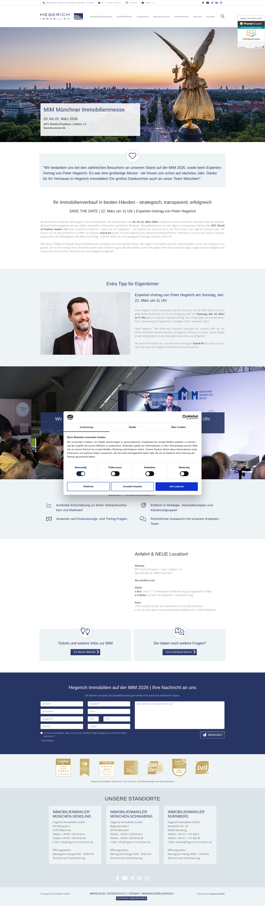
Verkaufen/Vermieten (101, 16)
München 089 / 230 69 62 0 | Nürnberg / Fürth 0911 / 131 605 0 (70, 3)
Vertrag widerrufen (131, 898)
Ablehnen (88, 486)
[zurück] (49, 837)
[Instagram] (221, 3)
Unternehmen (181, 16)
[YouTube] (207, 3)
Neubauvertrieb (161, 16)
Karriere (197, 16)
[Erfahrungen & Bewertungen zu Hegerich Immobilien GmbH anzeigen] (251, 31)
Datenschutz (116, 893)
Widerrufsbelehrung (157, 893)
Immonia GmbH (217, 894)
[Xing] (212, 3)
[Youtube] (125, 879)
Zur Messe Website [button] (85, 652)
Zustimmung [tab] (86, 427)
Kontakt (211, 16)
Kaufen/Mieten (124, 16)
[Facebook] (203, 3)
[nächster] (215, 837)
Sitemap (134, 893)
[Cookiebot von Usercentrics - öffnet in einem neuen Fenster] (184, 417)
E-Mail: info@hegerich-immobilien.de (73, 842)
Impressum (97, 893)
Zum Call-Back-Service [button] (179, 652)
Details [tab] (132, 427)
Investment (143, 16)
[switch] (115, 473)
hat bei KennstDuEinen (132, 781)
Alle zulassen (176, 486)
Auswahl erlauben (132, 486)
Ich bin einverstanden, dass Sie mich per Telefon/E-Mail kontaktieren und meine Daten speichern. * (85, 734)
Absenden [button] (215, 734)
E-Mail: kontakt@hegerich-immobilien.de (190, 842)
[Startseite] (61, 16)
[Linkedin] (216, 3)
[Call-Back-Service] (179, 633)
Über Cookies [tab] (178, 427)
